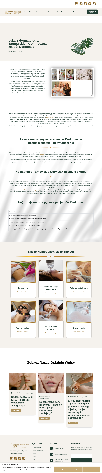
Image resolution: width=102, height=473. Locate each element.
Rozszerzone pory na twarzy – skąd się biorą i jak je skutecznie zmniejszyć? (51, 408)
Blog (49, 11)
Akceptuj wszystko (91, 469)
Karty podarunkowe (41, 11)
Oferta (31, 11)
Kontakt (80, 11)
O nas (25, 11)
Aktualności (68, 11)
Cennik (74, 11)
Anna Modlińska (45, 396)
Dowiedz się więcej (22, 291)
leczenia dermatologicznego (32, 190)
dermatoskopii (50, 117)
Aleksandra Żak (16, 393)
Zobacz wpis (15, 410)
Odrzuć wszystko (74, 469)
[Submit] (81, 460)
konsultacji (42, 154)
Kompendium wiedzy (58, 11)
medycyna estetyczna (24, 163)
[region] (51, 468)
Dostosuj (60, 469)
